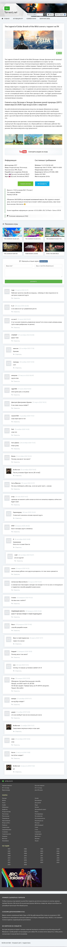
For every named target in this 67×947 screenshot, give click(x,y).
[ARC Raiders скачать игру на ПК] (33, 877)
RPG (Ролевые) (39, 825)
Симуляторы (5, 827)
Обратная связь (45, 18)
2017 (9, 860)
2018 (25, 860)
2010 (25, 855)
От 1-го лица (5, 787)
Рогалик (37, 823)
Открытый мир (6, 811)
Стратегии (38, 832)
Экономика (5, 840)
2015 (41, 858)
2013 (9, 858)
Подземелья (5, 818)
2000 (58, 849)
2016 (58, 858)
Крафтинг (5, 809)
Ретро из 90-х (6, 823)
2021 (9, 862)
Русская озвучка (39, 785)
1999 (41, 849)
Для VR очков (39, 790)
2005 (9, 853)
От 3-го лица (38, 787)
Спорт (36, 827)
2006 (25, 853)
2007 (41, 853)
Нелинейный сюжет (40, 809)
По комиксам (38, 816)
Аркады (4, 798)
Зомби (4, 805)
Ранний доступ (39, 820)
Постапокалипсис (40, 818)
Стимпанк (5, 832)
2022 (25, 862)
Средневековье (6, 829)
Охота (36, 811)
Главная (6, 18)
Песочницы (5, 814)
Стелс (36, 829)
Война (4, 800)
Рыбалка (4, 825)
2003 (41, 851)
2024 (58, 862)
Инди (36, 805)
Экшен (37, 840)
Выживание (38, 800)
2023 (41, 862)
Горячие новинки (7, 785)
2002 (25, 851)
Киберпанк (5, 807)
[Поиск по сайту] (44, 14)
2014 (25, 858)
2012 (58, 855)
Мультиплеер (6, 790)
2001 (9, 851)
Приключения (6, 820)
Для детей (38, 802)
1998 (25, 849)
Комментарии (31, 18)
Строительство (6, 834)
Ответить (17, 298)
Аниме (37, 798)
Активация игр (18, 18)
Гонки (3, 802)
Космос (37, 807)
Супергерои (38, 834)
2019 (41, 860)
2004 (58, 851)
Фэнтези (4, 838)
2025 (9, 864)
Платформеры (39, 814)
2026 (25, 864)
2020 (58, 860)
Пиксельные (5, 816)
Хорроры (4, 836)
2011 (41, 855)
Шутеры (37, 838)
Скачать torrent (25, 184)
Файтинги (37, 836)
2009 (9, 855)
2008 (58, 853)
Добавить (33, 281)
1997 (9, 849)
